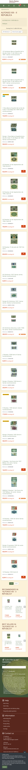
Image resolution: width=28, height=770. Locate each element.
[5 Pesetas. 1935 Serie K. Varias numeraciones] (14, 399)
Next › (16, 583)
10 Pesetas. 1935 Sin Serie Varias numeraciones (12, 519)
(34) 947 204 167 (7, 744)
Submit (4, 767)
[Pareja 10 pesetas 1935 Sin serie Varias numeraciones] (14, 537)
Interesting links (7, 718)
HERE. (10, 764)
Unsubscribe (12, 671)
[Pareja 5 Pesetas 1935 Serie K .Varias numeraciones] (14, 426)
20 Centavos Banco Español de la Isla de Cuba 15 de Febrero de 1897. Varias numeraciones (13, 81)
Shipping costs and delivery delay (11, 708)
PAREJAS (4, 23)
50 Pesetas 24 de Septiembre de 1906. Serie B (12, 192)
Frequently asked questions (9, 711)
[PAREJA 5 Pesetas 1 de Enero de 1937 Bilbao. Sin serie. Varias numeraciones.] (14, 482)
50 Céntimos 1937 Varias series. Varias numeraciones (12, 275)
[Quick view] (23, 39)
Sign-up (5, 671)
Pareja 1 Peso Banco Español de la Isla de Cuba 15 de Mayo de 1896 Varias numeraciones (13, 137)
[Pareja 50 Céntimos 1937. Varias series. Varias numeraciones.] (14, 293)
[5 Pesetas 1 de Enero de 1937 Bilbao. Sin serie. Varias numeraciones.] (14, 453)
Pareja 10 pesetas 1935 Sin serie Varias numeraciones (12, 546)
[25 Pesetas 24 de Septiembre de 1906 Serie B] (14, 156)
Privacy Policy (9, 675)
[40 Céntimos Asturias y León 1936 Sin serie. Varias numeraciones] (14, 319)
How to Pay (5, 706)
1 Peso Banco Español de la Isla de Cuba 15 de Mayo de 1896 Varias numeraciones (13, 109)
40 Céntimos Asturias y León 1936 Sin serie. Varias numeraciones (13, 328)
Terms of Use (22, 674)
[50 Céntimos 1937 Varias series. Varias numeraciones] (14, 266)
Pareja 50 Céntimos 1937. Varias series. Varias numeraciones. (12, 302)
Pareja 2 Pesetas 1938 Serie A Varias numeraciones (11, 382)
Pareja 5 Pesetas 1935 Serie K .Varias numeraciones (11, 435)
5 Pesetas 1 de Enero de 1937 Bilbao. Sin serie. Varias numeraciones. (11, 462)
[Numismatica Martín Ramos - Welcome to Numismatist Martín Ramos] (14, 2)
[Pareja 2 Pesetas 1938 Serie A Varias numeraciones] (14, 373)
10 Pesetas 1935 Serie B (10, 572)
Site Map (5, 728)
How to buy (6, 703)
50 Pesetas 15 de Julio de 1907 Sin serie (13, 248)
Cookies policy (6, 726)
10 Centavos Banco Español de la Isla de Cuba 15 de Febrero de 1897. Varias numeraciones (13, 52)
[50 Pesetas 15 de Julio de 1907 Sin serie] (14, 239)
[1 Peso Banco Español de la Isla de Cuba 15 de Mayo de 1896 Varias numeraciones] (14, 100)
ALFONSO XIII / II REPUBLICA (10, 20)
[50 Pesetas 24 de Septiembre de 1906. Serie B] (14, 184)
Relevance (6, 31)
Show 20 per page (16, 31)
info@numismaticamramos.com (10, 690)
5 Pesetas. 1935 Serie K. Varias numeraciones (12, 408)
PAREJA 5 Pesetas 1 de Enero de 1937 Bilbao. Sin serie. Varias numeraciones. (12, 491)
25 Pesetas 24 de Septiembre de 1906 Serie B (12, 165)
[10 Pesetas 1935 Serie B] (14, 564)
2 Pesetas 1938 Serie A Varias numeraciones (11, 355)
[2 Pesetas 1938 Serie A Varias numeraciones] (14, 346)
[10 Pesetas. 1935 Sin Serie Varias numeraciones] (14, 510)
